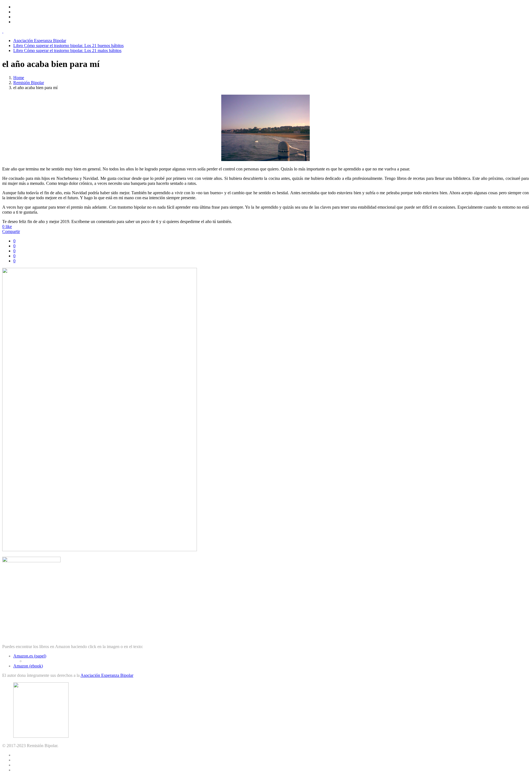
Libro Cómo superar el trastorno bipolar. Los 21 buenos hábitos (68, 45)
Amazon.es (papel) (29, 656)
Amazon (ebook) (28, 666)
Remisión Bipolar (28, 82)
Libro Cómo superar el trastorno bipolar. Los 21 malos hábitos (67, 50)
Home (18, 77)
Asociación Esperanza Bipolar (39, 40)
